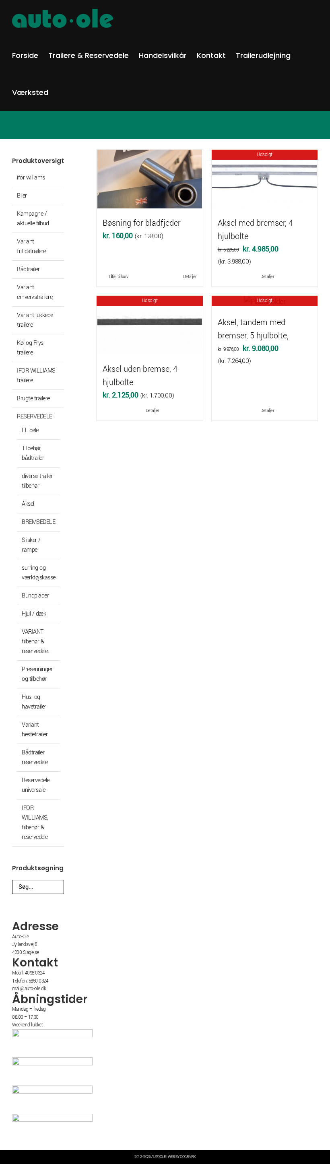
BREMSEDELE (38, 522)
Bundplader (35, 595)
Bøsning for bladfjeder (142, 223)
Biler (22, 196)
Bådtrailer (28, 269)
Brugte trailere (33, 398)
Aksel (28, 504)
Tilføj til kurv (118, 277)
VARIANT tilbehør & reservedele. (35, 641)
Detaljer (190, 277)
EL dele (30, 430)
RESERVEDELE (34, 416)
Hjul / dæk (34, 614)
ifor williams (31, 177)
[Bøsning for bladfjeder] (149, 179)
